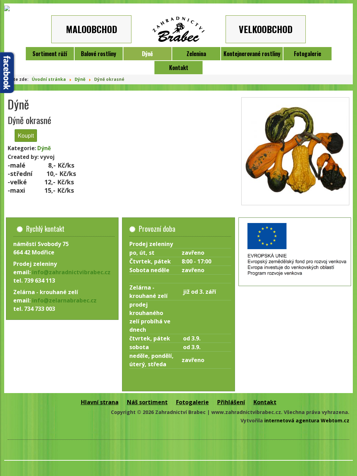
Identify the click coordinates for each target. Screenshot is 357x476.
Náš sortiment (147, 402)
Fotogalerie (307, 53)
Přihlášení (231, 402)
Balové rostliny (98, 53)
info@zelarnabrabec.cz (64, 300)
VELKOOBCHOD (266, 29)
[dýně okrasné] (295, 151)
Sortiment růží (49, 53)
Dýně (147, 53)
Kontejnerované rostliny (251, 53)
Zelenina (196, 53)
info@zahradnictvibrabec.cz (71, 272)
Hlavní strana (100, 402)
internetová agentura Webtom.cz (306, 420)
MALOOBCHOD (91, 29)
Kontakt (178, 67)
